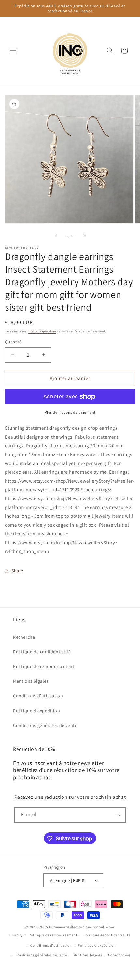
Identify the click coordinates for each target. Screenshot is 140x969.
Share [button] (17, 571)
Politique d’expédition (97, 945)
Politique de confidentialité (42, 652)
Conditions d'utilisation (38, 696)
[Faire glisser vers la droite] (84, 236)
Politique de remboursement (44, 666)
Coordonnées (119, 955)
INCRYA (44, 927)
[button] (13, 50)
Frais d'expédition (42, 331)
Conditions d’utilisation (51, 945)
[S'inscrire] (118, 815)
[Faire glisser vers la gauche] (56, 236)
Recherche (24, 637)
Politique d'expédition (36, 711)
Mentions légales (31, 681)
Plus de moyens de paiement (70, 412)
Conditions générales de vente (45, 725)
